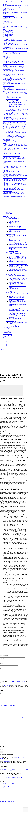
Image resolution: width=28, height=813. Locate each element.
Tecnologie (5, 216)
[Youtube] (13, 730)
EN (6, 340)
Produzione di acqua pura (8, 112)
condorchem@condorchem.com (7, 705)
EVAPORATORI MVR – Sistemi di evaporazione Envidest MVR (14, 98)
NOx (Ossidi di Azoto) (8, 80)
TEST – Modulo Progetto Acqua (10, 167)
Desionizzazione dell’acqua (9, 32)
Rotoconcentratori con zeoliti (9, 131)
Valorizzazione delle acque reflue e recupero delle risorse (16, 308)
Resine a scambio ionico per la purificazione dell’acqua (15, 128)
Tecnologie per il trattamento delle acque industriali (14, 166)
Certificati (5, 14)
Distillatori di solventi (8, 35)
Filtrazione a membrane (8, 43)
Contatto (5, 23)
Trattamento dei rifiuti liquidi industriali (12, 169)
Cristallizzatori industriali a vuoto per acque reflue (14, 26)
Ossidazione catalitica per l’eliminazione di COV (14, 83)
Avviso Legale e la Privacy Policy (18, 681)
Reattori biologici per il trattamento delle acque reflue (15, 124)
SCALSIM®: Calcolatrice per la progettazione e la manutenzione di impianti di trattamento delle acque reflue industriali (14, 138)
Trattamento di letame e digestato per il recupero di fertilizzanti (17, 314)
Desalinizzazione (7, 31)
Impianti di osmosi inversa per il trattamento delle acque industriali (16, 224)
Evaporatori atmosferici (14, 221)
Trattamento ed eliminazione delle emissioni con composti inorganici (16, 299)
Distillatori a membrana (8, 34)
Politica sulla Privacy (7, 88)
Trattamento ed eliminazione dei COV (11, 188)
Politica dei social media (8, 86)
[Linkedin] (13, 741)
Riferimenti (5, 130)
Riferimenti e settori (7, 327)
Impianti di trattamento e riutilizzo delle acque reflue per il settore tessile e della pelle (14, 62)
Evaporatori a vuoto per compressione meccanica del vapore (17, 262)
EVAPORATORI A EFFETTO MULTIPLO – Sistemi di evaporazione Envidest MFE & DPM (16, 93)
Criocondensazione (7, 25)
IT (3, 337)
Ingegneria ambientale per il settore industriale (13, 70)
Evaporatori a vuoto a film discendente (17, 267)
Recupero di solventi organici (9, 127)
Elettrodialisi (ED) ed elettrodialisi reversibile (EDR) (15, 38)
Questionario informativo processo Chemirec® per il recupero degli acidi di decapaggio (15, 119)
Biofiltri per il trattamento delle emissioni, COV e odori (15, 5)
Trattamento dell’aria (10, 234)
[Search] (11, 208)
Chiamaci (24, 717)
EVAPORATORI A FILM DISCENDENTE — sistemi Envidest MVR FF (17, 104)
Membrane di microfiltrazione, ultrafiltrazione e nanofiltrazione (16, 227)
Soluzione (5, 273)
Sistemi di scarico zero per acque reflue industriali (14, 144)
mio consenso (7, 685)
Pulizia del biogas (7, 117)
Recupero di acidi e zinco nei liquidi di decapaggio (14, 126)
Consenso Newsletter (7, 22)
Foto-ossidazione (7, 47)
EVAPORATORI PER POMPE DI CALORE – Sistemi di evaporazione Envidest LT (17, 110)
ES (6, 339)
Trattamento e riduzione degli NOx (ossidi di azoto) (14, 187)
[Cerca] (11, 390)
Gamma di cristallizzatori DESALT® (17, 256)
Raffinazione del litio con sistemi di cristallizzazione (14, 121)
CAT (7, 347)
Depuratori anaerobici (8, 30)
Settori (4, 143)
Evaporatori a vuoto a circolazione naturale (18, 260)
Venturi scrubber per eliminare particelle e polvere (14, 196)
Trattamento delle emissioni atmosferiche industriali (14, 179)
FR (6, 341)
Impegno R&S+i (6, 57)
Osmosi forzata (6, 82)
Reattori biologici (12, 222)
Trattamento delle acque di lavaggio (11, 171)
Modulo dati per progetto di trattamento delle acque (14, 78)
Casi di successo (6, 10)
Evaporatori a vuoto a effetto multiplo (17, 269)
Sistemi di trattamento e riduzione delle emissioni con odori (17, 305)
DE (6, 344)
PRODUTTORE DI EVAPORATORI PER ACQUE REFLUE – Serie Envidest (18, 258)
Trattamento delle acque (8, 170)
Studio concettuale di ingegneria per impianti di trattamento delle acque (17, 276)
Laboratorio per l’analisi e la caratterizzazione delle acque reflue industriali (16, 290)
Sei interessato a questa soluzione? (8, 801)
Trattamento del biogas (11, 321)
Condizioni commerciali (8, 16)
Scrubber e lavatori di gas (8, 140)
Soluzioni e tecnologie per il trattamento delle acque (14, 152)
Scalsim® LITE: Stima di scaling (10, 135)
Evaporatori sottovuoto (14, 218)
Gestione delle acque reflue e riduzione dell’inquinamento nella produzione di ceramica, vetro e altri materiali (15, 55)
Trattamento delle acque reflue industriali (12, 176)
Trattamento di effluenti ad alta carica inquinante (14, 183)
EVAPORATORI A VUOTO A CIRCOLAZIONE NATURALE (16, 107)
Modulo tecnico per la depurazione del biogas (13, 79)
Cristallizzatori (12, 220)
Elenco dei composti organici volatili (11, 36)
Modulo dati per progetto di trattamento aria (13, 77)
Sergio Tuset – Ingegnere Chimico (10, 141)
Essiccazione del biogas (8, 39)
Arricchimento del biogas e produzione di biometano (15, 1)
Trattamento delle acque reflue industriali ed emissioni (15, 178)
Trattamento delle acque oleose (10, 172)
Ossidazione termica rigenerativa (10, 84)
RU (6, 343)
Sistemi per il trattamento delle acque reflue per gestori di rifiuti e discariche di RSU (15, 149)
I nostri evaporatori (10, 252)
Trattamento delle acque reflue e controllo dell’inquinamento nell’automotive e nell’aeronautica (15, 175)
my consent (6, 761)
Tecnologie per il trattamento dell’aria (11, 165)
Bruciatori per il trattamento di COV (11, 9)
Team (4, 163)
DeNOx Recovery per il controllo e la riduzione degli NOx (17, 250)
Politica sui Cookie (7, 87)
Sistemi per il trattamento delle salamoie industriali (14, 150)
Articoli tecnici (9, 335)
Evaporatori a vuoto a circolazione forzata (18, 264)
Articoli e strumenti (7, 334)
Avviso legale (6, 3)
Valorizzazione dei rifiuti (11, 306)
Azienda (5, 4)
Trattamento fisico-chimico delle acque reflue (13, 192)
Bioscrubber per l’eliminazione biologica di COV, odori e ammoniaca (18, 242)
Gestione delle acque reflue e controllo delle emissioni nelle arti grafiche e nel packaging (15, 51)
